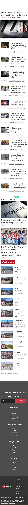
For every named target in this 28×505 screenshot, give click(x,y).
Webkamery (8, 262)
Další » (17, 197)
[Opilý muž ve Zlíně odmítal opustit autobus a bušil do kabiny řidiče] (5, 186)
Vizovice (18, 352)
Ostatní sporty (14, 435)
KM (23, 52)
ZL (21, 17)
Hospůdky (14, 413)
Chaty (14, 450)
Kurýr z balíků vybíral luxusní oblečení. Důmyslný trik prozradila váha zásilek (18, 89)
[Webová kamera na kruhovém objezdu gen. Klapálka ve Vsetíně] (7, 313)
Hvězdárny (14, 469)
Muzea (14, 462)
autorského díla (12, 503)
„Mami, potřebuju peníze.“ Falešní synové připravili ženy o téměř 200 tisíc (18, 46)
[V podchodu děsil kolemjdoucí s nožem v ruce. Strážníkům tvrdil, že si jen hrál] (5, 171)
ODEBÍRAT (20, 401)
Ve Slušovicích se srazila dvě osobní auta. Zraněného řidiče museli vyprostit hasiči (18, 143)
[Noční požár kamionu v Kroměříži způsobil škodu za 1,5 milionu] (5, 103)
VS (16, 304)
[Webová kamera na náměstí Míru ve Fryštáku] (7, 366)
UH (23, 66)
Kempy (14, 452)
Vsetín (17, 299)
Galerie (14, 467)
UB (16, 326)
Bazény (14, 428)
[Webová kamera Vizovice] (7, 355)
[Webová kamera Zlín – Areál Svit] (7, 280)
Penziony (14, 447)
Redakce (18, 484)
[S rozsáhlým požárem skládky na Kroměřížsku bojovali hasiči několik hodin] (5, 74)
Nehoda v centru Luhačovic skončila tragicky (16, 130)
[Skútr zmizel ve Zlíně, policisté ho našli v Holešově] (14, 29)
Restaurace (14, 411)
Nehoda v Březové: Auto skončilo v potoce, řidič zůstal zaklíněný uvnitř (18, 60)
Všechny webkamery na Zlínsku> (10, 373)
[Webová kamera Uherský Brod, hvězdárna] (7, 345)
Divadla (14, 464)
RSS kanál (18, 493)
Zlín (16, 267)
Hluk (16, 288)
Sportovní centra (14, 432)
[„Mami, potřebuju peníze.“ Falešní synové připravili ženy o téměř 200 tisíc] (5, 45)
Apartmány (14, 449)
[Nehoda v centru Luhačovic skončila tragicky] (5, 130)
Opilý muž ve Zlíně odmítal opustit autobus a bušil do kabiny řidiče (18, 186)
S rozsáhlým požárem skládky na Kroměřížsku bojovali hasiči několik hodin (18, 75)
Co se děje (9, 17)
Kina (14, 465)
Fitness (14, 430)
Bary (14, 415)
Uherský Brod (19, 321)
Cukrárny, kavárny (14, 417)
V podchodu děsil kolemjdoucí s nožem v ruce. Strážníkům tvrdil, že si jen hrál (18, 172)
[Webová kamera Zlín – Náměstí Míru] (7, 270)
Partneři (18, 486)
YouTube (18, 491)
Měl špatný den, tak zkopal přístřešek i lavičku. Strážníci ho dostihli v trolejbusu (17, 158)
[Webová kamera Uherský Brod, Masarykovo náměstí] (7, 323)
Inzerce (18, 479)
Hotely (14, 445)
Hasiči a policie (16, 17)
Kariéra (17, 481)
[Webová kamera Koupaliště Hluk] (7, 291)
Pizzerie (14, 418)
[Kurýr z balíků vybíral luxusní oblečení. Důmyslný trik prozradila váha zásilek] (5, 88)
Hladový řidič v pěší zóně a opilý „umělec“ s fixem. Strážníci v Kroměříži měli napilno (18, 116)
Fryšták (17, 363)
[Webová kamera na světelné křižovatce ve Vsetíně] (7, 302)
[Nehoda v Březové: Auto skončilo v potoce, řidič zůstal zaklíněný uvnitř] (5, 59)
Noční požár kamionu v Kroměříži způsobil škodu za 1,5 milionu (18, 103)
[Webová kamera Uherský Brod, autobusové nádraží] (7, 334)
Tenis (14, 433)
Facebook (18, 488)
